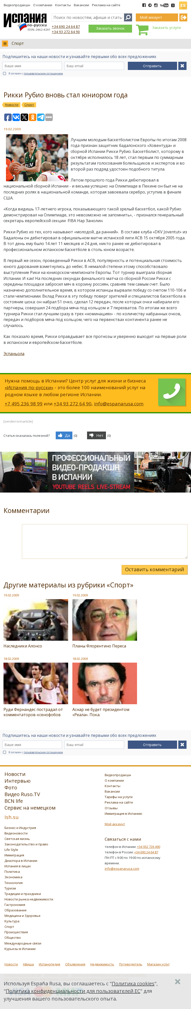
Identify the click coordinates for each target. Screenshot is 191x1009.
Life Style (11, 849)
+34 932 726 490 (148, 846)
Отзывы (111, 808)
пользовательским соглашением (43, 73)
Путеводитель (130, 964)
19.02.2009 (11, 595)
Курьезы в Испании (20, 948)
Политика (12, 871)
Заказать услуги (166, 27)
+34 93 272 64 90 (66, 31)
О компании (42, 5)
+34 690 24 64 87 (66, 26)
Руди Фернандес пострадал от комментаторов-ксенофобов (33, 712)
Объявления (75, 964)
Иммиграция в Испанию (123, 813)
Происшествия (16, 932)
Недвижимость (102, 964)
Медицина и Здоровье (22, 915)
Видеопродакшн (17, 5)
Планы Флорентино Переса (99, 646)
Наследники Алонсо (22, 646)
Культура (11, 921)
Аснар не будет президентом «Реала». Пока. (100, 712)
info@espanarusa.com (118, 403)
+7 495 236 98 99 (24, 403)
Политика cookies (133, 983)
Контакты (63, 5)
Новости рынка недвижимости (28, 899)
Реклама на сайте (106, 5)
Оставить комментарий (154, 569)
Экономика (13, 877)
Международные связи (22, 943)
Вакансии (81, 5)
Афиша (28, 964)
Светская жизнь (17, 838)
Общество (12, 937)
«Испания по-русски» (29, 387)
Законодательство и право (26, 844)
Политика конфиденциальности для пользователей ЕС (73, 991)
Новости (11, 964)
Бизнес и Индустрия (20, 827)
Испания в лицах (17, 866)
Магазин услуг (158, 964)
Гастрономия (14, 904)
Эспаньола (13, 353)
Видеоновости (16, 833)
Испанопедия (49, 964)
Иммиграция (14, 855)
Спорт (18, 43)
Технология (13, 883)
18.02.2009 (11, 658)
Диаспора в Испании (20, 860)
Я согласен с (35, 73)
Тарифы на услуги (119, 797)
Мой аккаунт (115, 824)
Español (183, 3)
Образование (15, 910)
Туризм (10, 888)
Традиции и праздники (22, 893)
